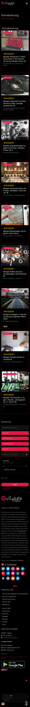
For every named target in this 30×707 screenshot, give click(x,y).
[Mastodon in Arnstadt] (18, 578)
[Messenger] (3, 578)
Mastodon (14, 560)
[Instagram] (13, 569)
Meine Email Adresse (8, 599)
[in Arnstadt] (8, 3)
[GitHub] (8, 578)
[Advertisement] (15, 690)
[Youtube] (18, 569)
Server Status (6, 608)
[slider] (3, 466)
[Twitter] (8, 569)
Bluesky (20, 560)
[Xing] (18, 573)
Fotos (4, 624)
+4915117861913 (8, 645)
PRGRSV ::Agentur (6, 633)
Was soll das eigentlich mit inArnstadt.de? (15, 594)
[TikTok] (23, 573)
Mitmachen (5, 604)
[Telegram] (8, 573)
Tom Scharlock (7, 635)
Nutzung (5, 619)
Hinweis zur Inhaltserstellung (10, 508)
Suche (15, 484)
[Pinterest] (3, 573)
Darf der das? (6, 602)
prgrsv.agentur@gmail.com (11, 647)
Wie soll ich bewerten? (9, 596)
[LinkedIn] (23, 569)
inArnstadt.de (21, 531)
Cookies (4, 621)
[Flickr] (13, 573)
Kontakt (5, 653)
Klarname (5, 613)
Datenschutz (6, 611)
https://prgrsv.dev (8, 650)
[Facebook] (3, 569)
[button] (15, 433)
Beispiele (5, 616)
